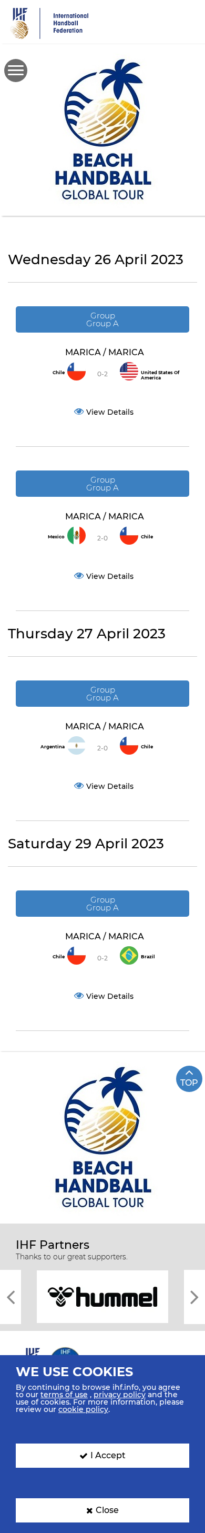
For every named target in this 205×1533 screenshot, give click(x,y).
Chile (59, 372)
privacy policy (120, 1394)
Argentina (52, 746)
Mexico (56, 536)
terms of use (64, 1394)
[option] (102, 1296)
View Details (110, 412)
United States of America (160, 375)
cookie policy (83, 1409)
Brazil (148, 956)
